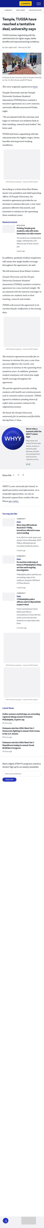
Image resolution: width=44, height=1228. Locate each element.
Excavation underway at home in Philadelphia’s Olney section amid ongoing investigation (29, 566)
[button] (5, 1220)
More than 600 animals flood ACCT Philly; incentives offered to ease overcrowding (28, 529)
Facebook (13, 474)
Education (21, 225)
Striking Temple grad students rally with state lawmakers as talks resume (29, 231)
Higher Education (35, 10)
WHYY (9, 3)
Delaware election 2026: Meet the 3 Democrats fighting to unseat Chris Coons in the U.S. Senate (21, 731)
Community (8, 10)
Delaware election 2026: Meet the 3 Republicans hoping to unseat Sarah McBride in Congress (18, 745)
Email (23, 474)
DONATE (26, 3)
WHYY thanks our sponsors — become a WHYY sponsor (22, 182)
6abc (35, 86)
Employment (20, 10)
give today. (14, 501)
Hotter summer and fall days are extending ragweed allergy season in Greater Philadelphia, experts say (21, 717)
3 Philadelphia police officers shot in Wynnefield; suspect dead (29, 602)
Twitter (18, 474)
